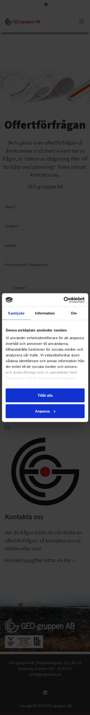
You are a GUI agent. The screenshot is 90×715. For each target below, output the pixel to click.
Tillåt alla (45, 395)
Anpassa (42, 411)
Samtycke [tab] (16, 313)
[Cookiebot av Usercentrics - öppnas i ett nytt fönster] (64, 300)
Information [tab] (45, 313)
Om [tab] (74, 313)
